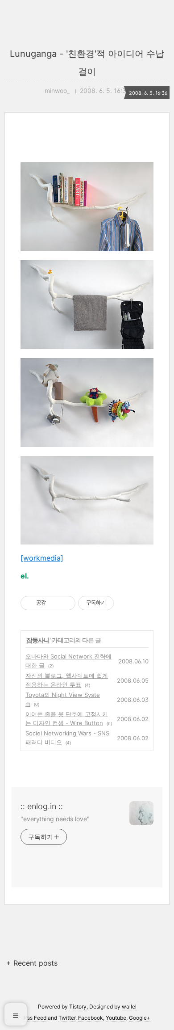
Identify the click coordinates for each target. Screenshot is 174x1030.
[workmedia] (42, 557)
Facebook (90, 1017)
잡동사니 (38, 640)
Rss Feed (35, 1017)
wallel (129, 1006)
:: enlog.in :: (42, 806)
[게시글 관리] (65, 603)
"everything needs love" (55, 819)
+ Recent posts (32, 962)
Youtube (116, 1017)
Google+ (139, 1017)
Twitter (66, 1017)
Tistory (78, 1006)
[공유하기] (54, 603)
